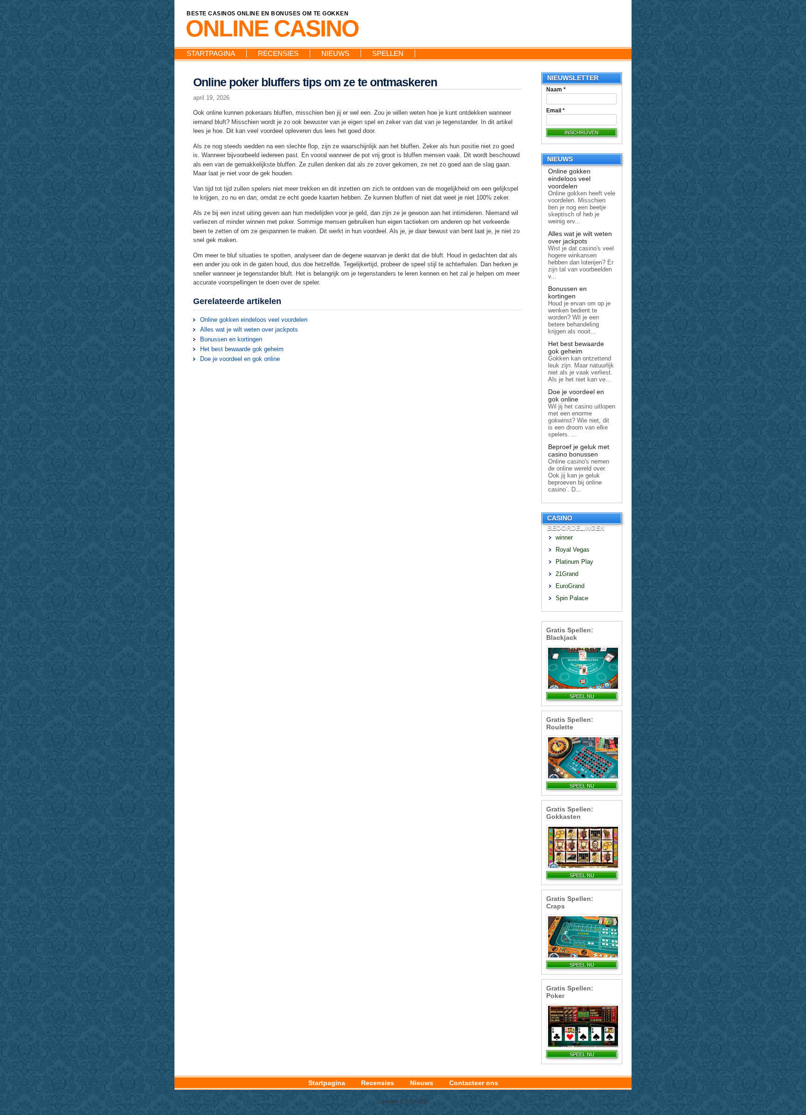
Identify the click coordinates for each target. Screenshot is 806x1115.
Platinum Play (574, 561)
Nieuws (335, 53)
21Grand (567, 573)
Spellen (387, 53)
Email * (555, 110)
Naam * (556, 89)
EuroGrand (570, 585)
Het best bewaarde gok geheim (242, 349)
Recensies (278, 53)
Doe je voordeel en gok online (240, 358)
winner (564, 537)
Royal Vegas (573, 549)
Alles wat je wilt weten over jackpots (249, 329)
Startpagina (211, 53)
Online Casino (272, 28)
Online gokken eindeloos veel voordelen (253, 319)
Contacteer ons (473, 1083)
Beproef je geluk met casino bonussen (578, 450)
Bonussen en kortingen (231, 339)
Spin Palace (572, 598)
